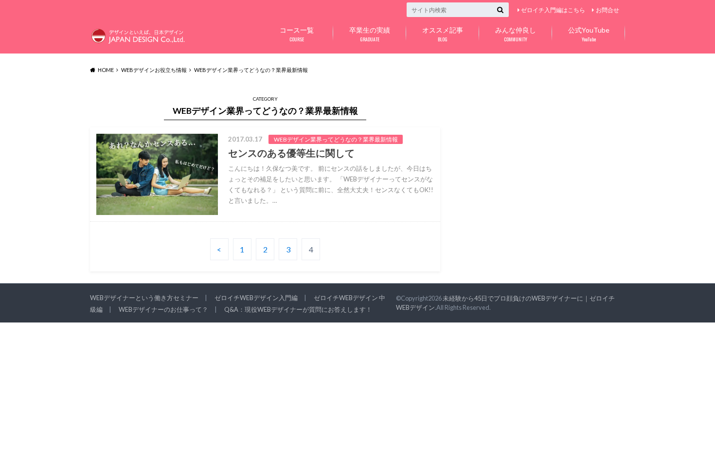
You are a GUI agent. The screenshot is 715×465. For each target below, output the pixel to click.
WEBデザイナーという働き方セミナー (144, 298)
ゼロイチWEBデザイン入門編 (256, 298)
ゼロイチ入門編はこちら (553, 10)
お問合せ (607, 10)
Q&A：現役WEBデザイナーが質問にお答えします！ (298, 309)
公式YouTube (588, 34)
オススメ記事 (442, 34)
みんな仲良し (515, 34)
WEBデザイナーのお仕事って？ (163, 309)
